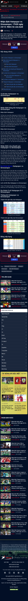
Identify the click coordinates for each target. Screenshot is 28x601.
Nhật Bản (4, 366)
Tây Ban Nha (4, 316)
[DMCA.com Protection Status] (14, 590)
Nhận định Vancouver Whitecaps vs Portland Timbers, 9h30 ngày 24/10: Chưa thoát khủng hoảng (18, 465)
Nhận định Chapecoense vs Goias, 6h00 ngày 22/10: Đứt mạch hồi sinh (18, 480)
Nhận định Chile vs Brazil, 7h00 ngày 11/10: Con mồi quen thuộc (19, 303)
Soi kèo (10, 6)
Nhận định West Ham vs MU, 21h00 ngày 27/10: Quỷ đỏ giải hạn (19, 436)
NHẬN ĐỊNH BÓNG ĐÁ (15, 15)
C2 (2, 332)
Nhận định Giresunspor (11, 66)
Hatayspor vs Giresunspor (10, 266)
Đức (3, 319)
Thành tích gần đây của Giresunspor (15, 86)
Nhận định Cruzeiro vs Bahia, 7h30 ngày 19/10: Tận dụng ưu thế (19, 502)
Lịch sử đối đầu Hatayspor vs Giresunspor (13, 76)
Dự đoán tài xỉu (6, 166)
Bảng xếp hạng (7, 89)
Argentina (4, 347)
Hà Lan (3, 359)
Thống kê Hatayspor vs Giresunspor (12, 82)
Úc (2, 344)
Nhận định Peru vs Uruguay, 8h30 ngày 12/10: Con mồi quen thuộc (18, 296)
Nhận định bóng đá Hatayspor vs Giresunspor (11, 61)
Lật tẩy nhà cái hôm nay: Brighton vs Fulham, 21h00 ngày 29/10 (7, 390)
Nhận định (16, 6)
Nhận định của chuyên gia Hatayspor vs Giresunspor (13, 69)
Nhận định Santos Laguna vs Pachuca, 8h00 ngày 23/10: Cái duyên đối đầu (19, 473)
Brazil (3, 335)
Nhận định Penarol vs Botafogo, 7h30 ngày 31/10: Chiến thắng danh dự (18, 281)
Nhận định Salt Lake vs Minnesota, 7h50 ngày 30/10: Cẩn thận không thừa (18, 422)
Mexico (3, 353)
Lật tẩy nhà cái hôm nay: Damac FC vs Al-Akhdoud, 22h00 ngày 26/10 (20, 408)
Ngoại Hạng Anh (5, 313)
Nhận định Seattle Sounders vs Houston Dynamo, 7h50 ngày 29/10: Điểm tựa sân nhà (19, 429)
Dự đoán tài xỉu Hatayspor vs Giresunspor (13, 73)
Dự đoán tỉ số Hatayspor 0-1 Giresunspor (13, 79)
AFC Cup (4, 338)
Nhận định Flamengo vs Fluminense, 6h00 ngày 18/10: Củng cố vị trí (19, 509)
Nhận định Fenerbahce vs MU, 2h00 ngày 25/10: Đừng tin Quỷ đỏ (19, 458)
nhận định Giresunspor (7, 271)
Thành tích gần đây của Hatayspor (14, 84)
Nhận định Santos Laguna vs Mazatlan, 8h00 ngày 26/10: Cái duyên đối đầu (18, 451)
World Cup (4, 369)
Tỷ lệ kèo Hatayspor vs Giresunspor (12, 57)
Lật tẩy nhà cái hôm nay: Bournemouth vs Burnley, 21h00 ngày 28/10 (20, 390)
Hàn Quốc (4, 362)
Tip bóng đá (24, 6)
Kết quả (14, 47)
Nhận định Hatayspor (11, 64)
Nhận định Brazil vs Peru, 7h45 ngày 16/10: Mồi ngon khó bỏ (19, 523)
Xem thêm (23, 373)
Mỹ (2, 356)
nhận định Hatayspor (14, 268)
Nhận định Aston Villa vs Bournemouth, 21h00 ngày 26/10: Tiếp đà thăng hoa (18, 444)
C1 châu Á (4, 341)
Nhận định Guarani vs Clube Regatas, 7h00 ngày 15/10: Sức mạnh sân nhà (19, 530)
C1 (2, 329)
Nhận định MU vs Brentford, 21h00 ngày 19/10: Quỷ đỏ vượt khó (19, 494)
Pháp (3, 326)
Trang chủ (4, 6)
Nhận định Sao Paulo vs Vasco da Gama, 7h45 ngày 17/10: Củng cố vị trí (19, 516)
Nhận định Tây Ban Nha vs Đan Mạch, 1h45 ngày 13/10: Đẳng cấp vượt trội (19, 288)
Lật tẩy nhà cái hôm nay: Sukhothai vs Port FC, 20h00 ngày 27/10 (7, 408)
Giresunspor (4, 268)
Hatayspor (20, 266)
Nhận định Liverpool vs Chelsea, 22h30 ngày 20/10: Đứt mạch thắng (18, 487)
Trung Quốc (4, 350)
